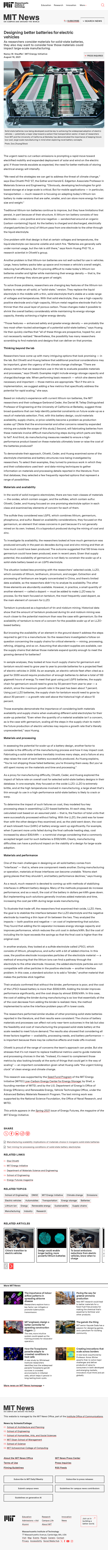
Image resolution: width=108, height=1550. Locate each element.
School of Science (16, 1443)
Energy (24, 1205)
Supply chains (79, 1205)
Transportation (49, 1200)
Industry (28, 1211)
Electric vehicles (13, 1200)
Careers (51, 1538)
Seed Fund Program (60, 1076)
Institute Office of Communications (85, 1416)
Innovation (71, 5)
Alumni (25, 1524)
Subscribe (73, 21)
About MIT (47, 1524)
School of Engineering (18, 1175)
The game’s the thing (87, 1322)
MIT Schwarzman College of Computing (27, 1448)
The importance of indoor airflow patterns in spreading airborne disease (37, 1297)
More (83, 5)
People (44, 1538)
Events (36, 1538)
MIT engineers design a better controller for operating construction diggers (36, 1326)
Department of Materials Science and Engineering (32, 1170)
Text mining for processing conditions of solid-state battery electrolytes (43, 1147)
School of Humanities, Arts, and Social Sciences (31, 1435)
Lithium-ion (11, 1205)
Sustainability (61, 1205)
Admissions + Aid (30, 1520)
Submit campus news (28, 1488)
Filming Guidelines (14, 1467)
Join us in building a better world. (88, 1521)
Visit (24, 1538)
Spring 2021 (43, 1110)
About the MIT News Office (18, 1458)
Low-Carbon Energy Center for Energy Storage (52, 1081)
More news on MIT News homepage (23, 1385)
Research (58, 5)
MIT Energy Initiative (17, 1165)
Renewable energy (41, 1205)
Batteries (85, 1200)
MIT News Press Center (67, 1458)
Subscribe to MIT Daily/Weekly (28, 1479)
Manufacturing (12, 1211)
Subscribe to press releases (79, 1479)
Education (46, 5)
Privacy (25, 1541)
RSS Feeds (61, 1467)
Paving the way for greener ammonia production (86, 1296)
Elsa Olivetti (13, 1161)
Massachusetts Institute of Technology (40, 1531)
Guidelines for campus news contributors (79, 1488)
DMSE (35, 1195)
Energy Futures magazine (20, 1180)
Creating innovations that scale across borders (90, 1350)
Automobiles (31, 1200)
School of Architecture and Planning (25, 1427)
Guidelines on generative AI (28, 1497)
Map (30, 1538)
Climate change (75, 1195)
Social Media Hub (51, 1541)
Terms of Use (11, 1463)
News (64, 1520)
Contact (60, 1538)
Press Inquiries (63, 1463)
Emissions (92, 1195)
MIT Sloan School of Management (24, 1439)
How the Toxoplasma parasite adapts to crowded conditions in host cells (36, 1352)
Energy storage (69, 1200)
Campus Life (47, 1520)
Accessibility (36, 1541)
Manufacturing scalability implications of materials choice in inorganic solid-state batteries (53, 1142)
